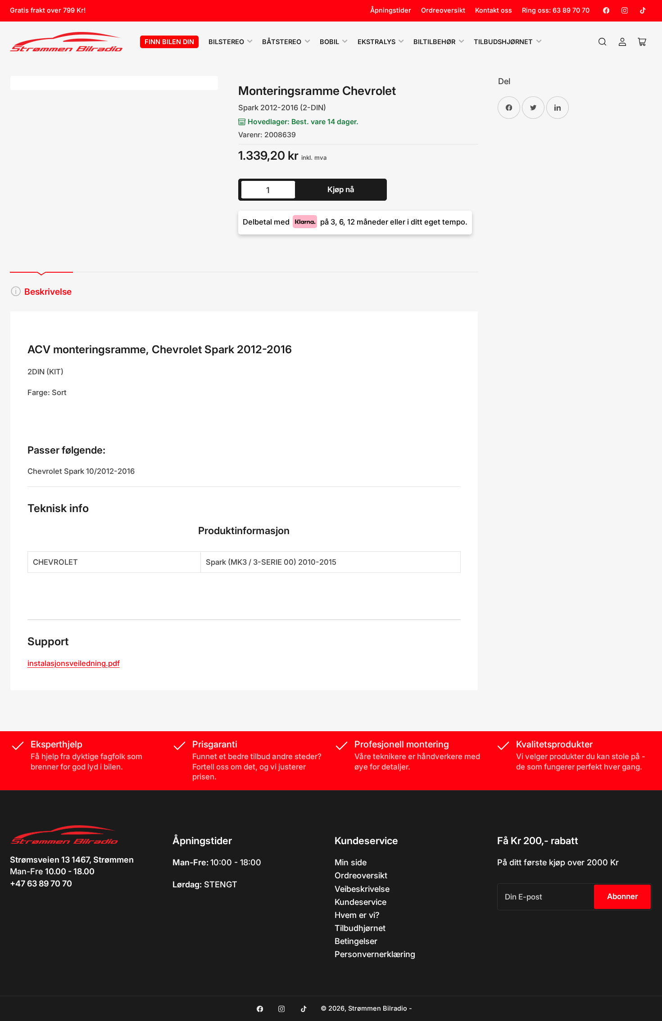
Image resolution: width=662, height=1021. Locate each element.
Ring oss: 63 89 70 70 (555, 10)
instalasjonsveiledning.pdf (73, 663)
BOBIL (329, 42)
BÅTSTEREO (281, 42)
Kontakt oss (493, 10)
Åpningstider (390, 10)
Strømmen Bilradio (377, 1008)
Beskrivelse (48, 291)
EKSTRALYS (376, 42)
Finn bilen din (169, 42)
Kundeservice (360, 902)
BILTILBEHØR (434, 42)
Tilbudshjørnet (503, 42)
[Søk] (602, 42)
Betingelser (356, 941)
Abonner (622, 896)
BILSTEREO (226, 42)
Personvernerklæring (375, 954)
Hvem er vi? (357, 915)
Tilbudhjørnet (360, 928)
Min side (351, 862)
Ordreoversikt (443, 10)
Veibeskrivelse (362, 889)
